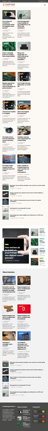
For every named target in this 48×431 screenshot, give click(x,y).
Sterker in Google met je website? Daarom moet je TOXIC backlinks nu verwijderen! (26, 193)
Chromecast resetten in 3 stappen (9, 112)
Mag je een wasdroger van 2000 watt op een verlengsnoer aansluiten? (22, 56)
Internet (5, 73)
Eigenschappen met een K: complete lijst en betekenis (8, 317)
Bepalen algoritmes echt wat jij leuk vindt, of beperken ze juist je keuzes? (8, 85)
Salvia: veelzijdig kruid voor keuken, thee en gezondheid (8, 54)
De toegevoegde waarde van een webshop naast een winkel (8, 168)
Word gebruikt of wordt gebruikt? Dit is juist (20, 208)
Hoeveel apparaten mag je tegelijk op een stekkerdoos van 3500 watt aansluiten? (23, 25)
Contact (9, 1)
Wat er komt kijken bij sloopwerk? (23, 112)
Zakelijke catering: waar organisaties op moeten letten (23, 138)
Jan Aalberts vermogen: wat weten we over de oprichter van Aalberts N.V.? (23, 346)
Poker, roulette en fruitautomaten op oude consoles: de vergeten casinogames (23, 169)
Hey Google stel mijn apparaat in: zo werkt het (23, 84)
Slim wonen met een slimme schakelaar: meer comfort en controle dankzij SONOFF (27, 186)
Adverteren (4, 1)
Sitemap (4, 419)
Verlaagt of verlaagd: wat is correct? (7, 344)
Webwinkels (6, 156)
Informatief (6, 43)
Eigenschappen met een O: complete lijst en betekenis (23, 317)
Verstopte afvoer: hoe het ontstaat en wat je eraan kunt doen (8, 139)
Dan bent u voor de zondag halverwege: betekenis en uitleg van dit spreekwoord (8, 289)
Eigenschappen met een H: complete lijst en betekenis (23, 288)
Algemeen (21, 73)
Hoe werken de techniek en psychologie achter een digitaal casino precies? (8, 25)
